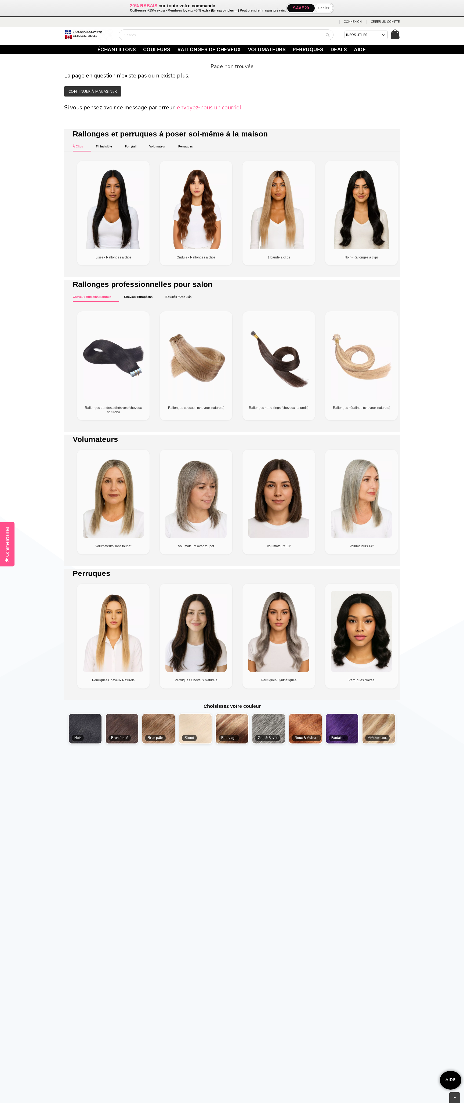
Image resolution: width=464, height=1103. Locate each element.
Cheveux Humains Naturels (92, 296)
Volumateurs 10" (279, 546)
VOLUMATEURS (267, 49)
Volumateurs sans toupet (113, 546)
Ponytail (130, 146)
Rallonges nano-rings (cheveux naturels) (279, 408)
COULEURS (157, 49)
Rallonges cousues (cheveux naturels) (196, 408)
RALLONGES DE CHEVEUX (209, 49)
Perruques (185, 146)
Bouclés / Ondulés (178, 296)
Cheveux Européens (138, 296)
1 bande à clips (279, 257)
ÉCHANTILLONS (116, 49)
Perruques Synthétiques (278, 680)
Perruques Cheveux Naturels (113, 680)
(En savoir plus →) (225, 10)
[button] (85, 728)
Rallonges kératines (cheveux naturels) (361, 408)
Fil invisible (104, 146)
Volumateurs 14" (362, 546)
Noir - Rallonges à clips (362, 257)
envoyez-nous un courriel (209, 107)
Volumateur (157, 146)
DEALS (339, 49)
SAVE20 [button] (301, 8)
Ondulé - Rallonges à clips (196, 257)
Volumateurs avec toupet (196, 546)
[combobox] (226, 34)
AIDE (360, 49)
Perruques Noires (361, 680)
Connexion (353, 22)
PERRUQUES (308, 49)
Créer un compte (385, 22)
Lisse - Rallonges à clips (113, 257)
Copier (323, 8)
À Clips (78, 146)
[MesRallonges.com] (88, 34)
